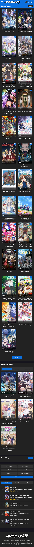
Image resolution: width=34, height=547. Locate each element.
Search (17, 476)
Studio (8, 470)
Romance (17, 369)
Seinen (16, 507)
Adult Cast (16, 505)
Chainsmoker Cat (15, 503)
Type (8, 473)
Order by (24, 473)
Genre (8, 466)
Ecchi (7, 369)
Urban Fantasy (13, 515)
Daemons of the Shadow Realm (19, 495)
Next (16, 357)
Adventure (20, 489)
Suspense (27, 369)
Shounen (30, 489)
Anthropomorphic (24, 505)
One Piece (13, 487)
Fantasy (25, 489)
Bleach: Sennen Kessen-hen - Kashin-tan (21, 520)
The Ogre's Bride (15, 511)
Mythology (21, 513)
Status (24, 470)
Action (15, 489)
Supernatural (13, 525)
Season (24, 466)
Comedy (12, 507)
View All (30, 6)
